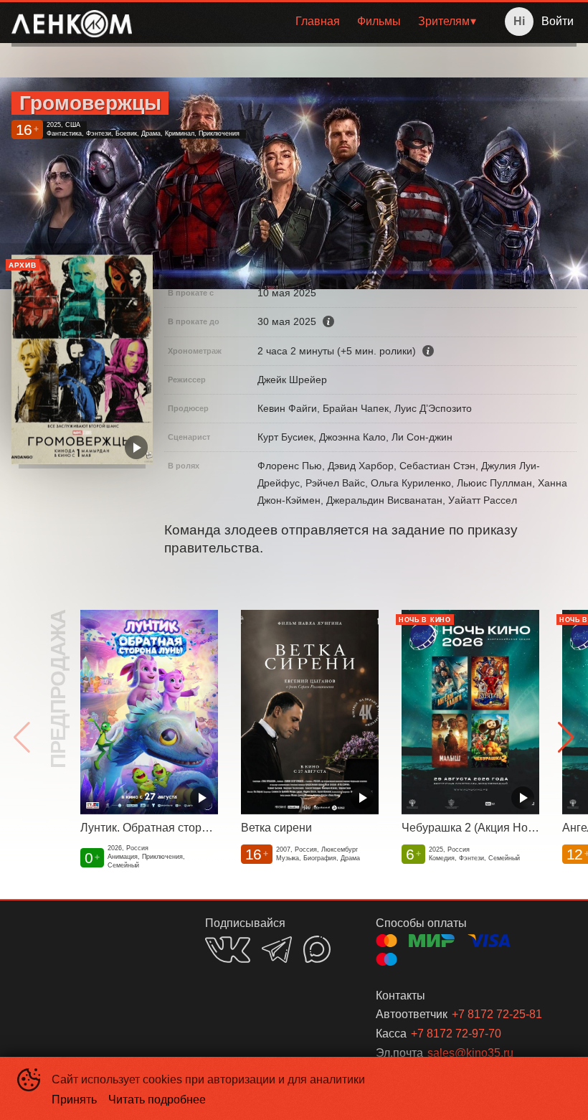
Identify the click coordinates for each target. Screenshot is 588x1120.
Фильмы (379, 21)
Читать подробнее (157, 1099)
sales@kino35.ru (470, 1053)
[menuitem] (317, 21)
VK (227, 949)
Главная (317, 21)
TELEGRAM (277, 949)
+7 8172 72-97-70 (456, 1033)
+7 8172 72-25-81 (497, 1014)
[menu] (313, 21)
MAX (317, 949)
